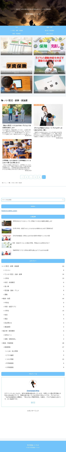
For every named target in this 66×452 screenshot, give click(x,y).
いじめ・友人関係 (35, 351)
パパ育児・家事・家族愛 (33, 266)
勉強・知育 (33, 298)
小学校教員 (35, 367)
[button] (63, 200)
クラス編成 (35, 355)
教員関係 (34, 347)
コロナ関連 (35, 359)
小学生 (34, 278)
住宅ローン (34, 335)
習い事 (34, 286)
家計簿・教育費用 (33, 331)
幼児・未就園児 (34, 282)
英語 (34, 319)
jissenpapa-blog (33, 391)
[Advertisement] (33, 191)
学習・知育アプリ (34, 306)
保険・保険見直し (34, 339)
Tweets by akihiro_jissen (9, 211)
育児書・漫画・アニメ (34, 290)
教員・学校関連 (33, 343)
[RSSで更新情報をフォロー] (34, 403)
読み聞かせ (34, 323)
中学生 (34, 302)
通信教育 (34, 327)
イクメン (34, 270)
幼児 (34, 315)
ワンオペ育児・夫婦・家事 (34, 274)
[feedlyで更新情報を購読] (32, 403)
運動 (34, 294)
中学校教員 (35, 363)
